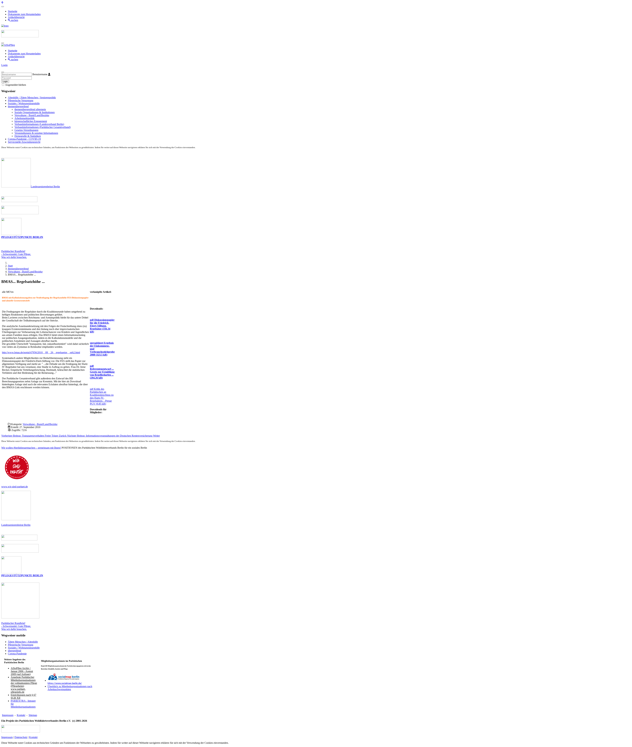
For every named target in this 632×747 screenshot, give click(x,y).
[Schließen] (2, 72)
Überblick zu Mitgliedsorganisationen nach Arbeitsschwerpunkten (70, 688)
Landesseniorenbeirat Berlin (45, 186)
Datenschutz (20, 737)
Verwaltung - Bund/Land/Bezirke (40, 424)
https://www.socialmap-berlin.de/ (65, 683)
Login (4, 65)
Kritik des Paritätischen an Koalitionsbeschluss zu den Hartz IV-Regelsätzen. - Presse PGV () (102, 396)
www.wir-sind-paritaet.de (14, 486)
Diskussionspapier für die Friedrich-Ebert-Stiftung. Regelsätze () (102, 325)
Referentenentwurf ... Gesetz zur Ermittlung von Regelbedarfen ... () (102, 372)
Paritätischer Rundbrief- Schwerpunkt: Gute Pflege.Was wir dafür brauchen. (16, 254)
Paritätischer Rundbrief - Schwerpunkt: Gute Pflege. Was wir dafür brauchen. (16, 626)
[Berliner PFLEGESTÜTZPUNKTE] (11, 234)
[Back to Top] (2, 2)
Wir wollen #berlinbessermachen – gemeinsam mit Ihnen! (31, 447)
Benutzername (39, 74)
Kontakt (21, 715)
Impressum (7, 715)
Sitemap (33, 715)
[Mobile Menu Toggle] (2, 6)
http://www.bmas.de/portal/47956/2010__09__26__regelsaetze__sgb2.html (41, 352)
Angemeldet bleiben (15, 84)
